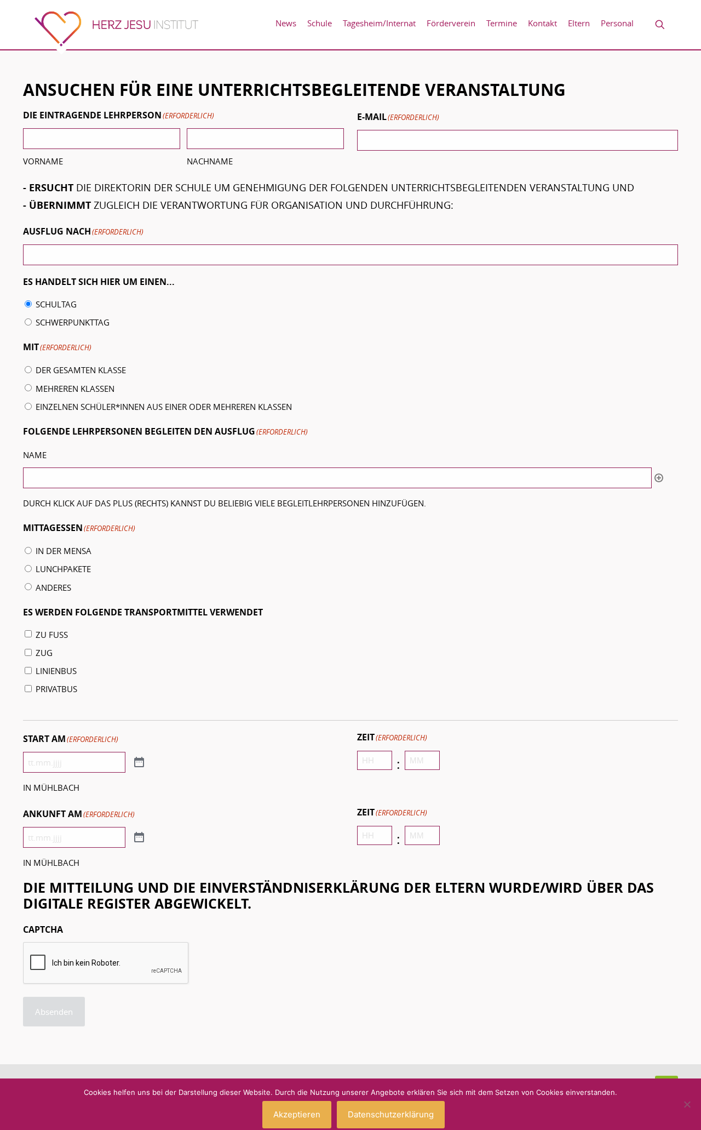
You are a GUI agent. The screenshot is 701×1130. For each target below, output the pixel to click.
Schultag (56, 304)
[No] (687, 1104)
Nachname (210, 161)
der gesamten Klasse (81, 369)
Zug (44, 652)
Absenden (54, 1011)
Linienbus (56, 670)
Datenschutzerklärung (391, 1114)
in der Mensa (63, 550)
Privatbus (56, 688)
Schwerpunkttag (73, 322)
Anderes (53, 587)
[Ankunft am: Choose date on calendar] (139, 837)
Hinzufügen (658, 477)
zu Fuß (52, 634)
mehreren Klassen (75, 388)
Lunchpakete (63, 568)
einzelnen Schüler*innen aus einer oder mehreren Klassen (164, 406)
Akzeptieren (296, 1114)
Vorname (43, 161)
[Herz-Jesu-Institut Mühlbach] (116, 32)
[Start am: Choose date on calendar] (139, 762)
